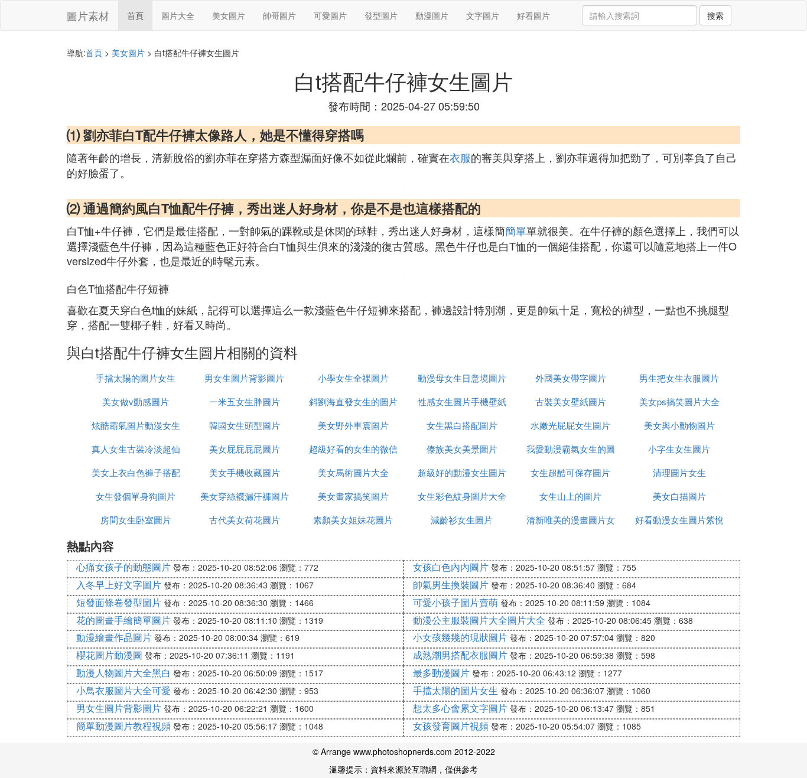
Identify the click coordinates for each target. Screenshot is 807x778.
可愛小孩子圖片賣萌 (455, 602)
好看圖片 (533, 15)
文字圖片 (482, 15)
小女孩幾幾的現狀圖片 (460, 637)
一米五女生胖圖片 (244, 401)
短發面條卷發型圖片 (118, 602)
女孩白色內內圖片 (451, 567)
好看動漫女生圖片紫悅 (679, 519)
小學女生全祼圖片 (353, 378)
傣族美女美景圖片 (462, 448)
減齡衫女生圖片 (462, 519)
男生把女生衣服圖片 (679, 378)
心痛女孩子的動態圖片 (123, 567)
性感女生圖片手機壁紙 (462, 401)
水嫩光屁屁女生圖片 (570, 425)
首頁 (135, 15)
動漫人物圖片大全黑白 (123, 672)
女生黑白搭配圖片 (462, 425)
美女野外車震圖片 (353, 425)
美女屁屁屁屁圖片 (244, 448)
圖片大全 (177, 15)
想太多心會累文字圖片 (460, 708)
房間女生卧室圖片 (135, 519)
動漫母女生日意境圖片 (462, 378)
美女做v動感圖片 (135, 401)
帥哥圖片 (279, 15)
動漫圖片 (431, 15)
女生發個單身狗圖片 (135, 496)
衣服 (460, 157)
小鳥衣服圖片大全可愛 (123, 690)
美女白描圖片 (679, 496)
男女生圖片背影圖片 (244, 378)
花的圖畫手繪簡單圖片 (123, 620)
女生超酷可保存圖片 (570, 472)
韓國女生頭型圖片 (244, 425)
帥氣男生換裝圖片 (451, 584)
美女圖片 (228, 15)
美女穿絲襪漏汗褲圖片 (244, 496)
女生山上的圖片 (570, 496)
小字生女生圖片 (679, 448)
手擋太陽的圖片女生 (135, 378)
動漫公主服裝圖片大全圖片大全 (479, 620)
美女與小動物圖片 (679, 425)
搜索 (715, 15)
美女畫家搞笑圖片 (353, 496)
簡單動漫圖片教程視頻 (123, 726)
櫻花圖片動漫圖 (109, 655)
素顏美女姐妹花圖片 (353, 519)
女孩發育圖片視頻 (451, 726)
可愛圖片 (330, 15)
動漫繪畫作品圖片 (114, 637)
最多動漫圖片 (441, 672)
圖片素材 (88, 15)
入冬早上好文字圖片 (118, 584)
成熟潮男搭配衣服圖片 (460, 655)
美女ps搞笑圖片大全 (679, 401)
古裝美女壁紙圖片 (570, 401)
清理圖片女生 (679, 472)
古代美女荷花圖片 (244, 519)
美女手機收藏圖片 (244, 472)
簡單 (515, 230)
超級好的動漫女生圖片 (462, 472)
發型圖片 (381, 15)
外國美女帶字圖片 (570, 378)
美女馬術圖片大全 (353, 472)
